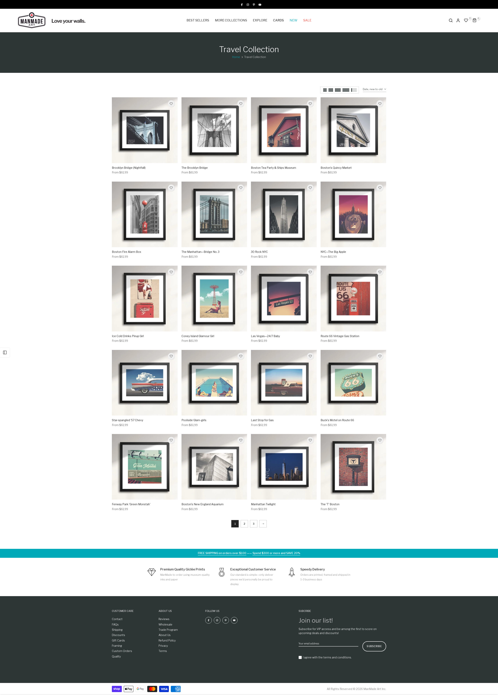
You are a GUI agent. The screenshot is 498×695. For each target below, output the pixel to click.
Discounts (118, 635)
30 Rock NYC (259, 251)
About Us (165, 635)
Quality (116, 656)
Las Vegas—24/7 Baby (265, 336)
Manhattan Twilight (263, 504)
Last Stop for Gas (262, 420)
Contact (117, 619)
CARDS (278, 20)
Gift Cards (118, 640)
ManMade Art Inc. (374, 689)
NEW (293, 20)
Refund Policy (167, 640)
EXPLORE (260, 20)
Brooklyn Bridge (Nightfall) (129, 167)
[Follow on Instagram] (247, 4)
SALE (307, 20)
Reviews (164, 619)
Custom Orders (122, 651)
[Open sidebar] (5, 352)
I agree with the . (327, 657)
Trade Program (168, 629)
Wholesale (165, 624)
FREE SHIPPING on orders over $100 (222, 553)
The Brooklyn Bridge (194, 167)
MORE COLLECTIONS (231, 20)
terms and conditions (337, 657)
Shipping (117, 629)
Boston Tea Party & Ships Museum (273, 167)
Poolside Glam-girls (193, 420)
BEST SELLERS (198, 20)
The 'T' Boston (330, 504)
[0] (466, 20)
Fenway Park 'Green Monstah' (131, 504)
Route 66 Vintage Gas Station (340, 336)
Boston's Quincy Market (336, 167)
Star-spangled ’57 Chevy (127, 420)
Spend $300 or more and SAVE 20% (276, 553)
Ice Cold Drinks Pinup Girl (128, 336)
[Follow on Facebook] (241, 4)
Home (236, 57)
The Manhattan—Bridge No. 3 (200, 251)
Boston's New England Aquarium (202, 504)
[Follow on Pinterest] (253, 4)
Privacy (163, 645)
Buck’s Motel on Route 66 (337, 420)
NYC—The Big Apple (333, 251)
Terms (163, 651)
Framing (117, 645)
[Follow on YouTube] (259, 4)
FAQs (115, 624)
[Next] (263, 523)
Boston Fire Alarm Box (126, 251)
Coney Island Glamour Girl (197, 336)
